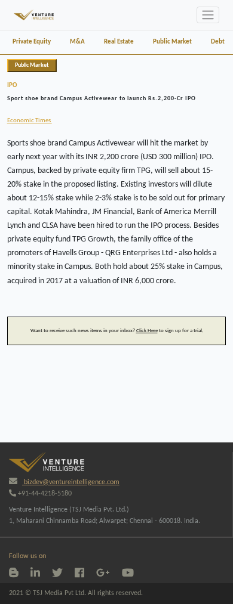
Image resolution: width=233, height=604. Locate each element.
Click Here (147, 330)
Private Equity (32, 42)
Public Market (172, 42)
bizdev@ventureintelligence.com (70, 482)
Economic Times (29, 120)
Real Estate (119, 42)
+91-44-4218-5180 (44, 493)
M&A (77, 42)
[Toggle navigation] (208, 15)
